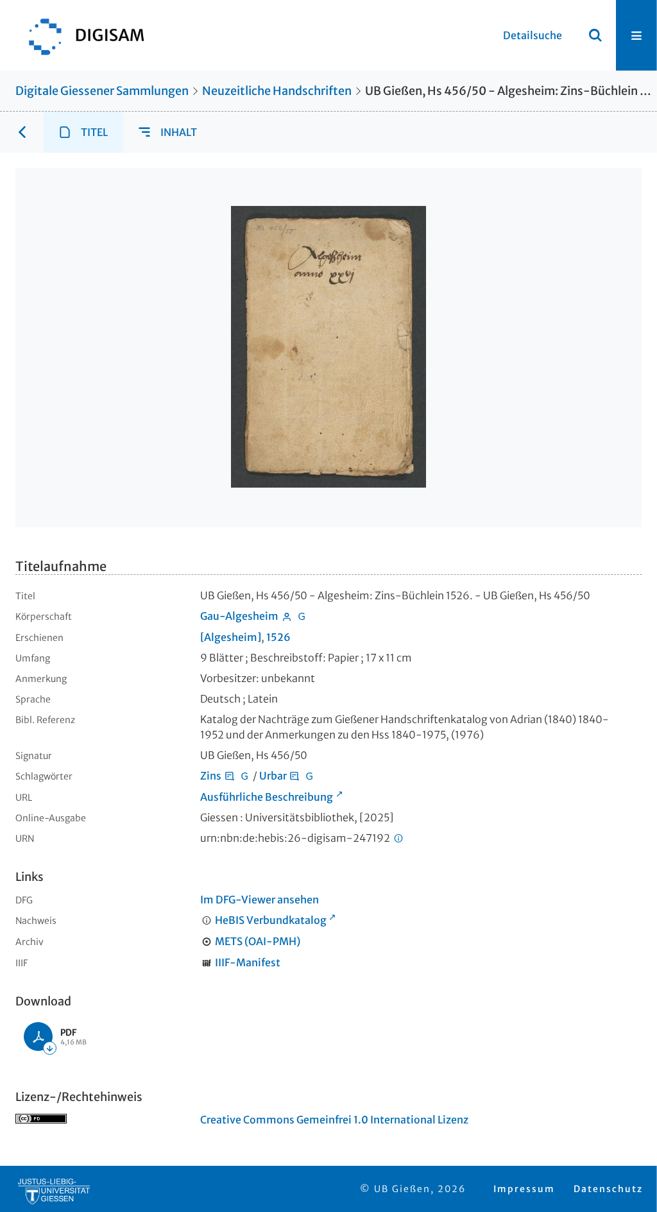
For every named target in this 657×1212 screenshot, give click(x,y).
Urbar (273, 775)
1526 (278, 637)
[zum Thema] (229, 775)
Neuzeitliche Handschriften (277, 90)
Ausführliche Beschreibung (266, 796)
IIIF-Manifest (247, 962)
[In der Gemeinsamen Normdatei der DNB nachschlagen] (301, 616)
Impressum (524, 1189)
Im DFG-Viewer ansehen (259, 899)
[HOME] (80, 35)
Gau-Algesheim (239, 616)
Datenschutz (608, 1189)
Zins (210, 775)
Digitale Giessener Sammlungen (102, 90)
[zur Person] (286, 616)
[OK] (595, 35)
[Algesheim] (230, 637)
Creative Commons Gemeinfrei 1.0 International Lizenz (334, 1119)
